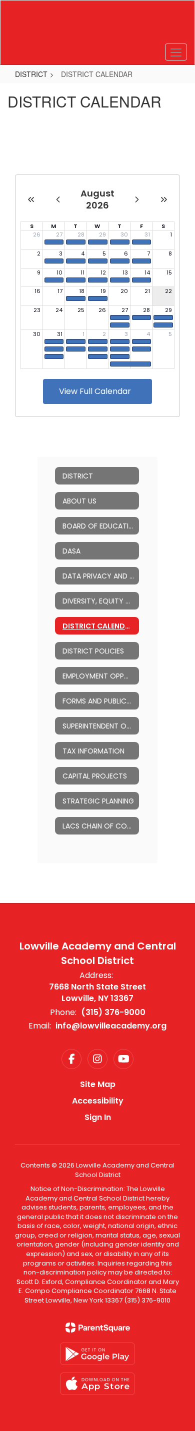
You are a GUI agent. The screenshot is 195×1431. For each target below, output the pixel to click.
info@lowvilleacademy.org (111, 1026)
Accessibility (98, 1100)
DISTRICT (31, 74)
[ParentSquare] (97, 1327)
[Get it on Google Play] (97, 1353)
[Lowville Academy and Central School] (98, 25)
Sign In (97, 1117)
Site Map (98, 1084)
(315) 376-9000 (113, 1012)
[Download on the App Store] (97, 1383)
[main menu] (176, 52)
